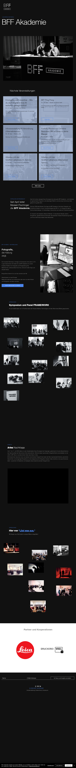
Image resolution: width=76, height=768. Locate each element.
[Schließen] (74, 765)
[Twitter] (40, 686)
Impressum (45, 690)
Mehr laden (38, 186)
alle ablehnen (59, 765)
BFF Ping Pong (47, 100)
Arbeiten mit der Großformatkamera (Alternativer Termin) (54, 160)
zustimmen (68, 765)
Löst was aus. (27, 530)
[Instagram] (36, 686)
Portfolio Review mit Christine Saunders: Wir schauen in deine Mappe (54, 131)
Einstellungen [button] (51, 765)
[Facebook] (38, 686)
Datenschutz (39, 690)
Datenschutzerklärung (34, 766)
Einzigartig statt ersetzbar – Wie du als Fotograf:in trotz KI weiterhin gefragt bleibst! (19, 103)
